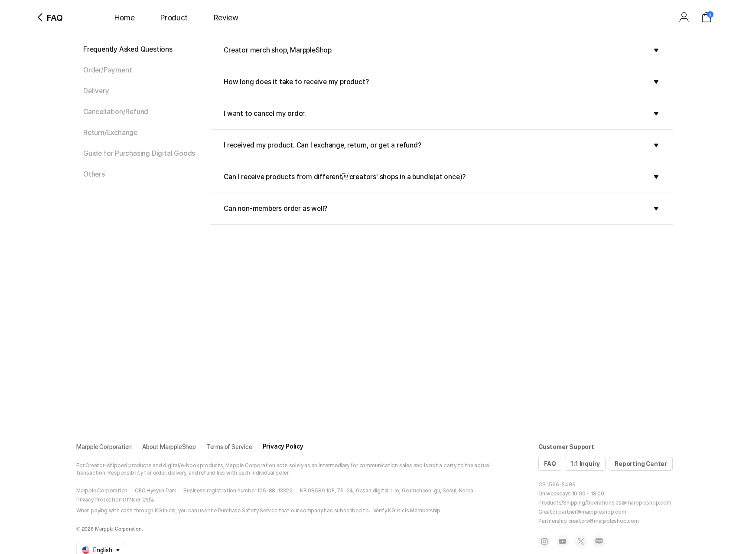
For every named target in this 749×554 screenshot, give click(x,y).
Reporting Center (641, 463)
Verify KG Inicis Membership (407, 511)
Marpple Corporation (104, 446)
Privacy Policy (283, 446)
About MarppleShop (169, 446)
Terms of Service (229, 446)
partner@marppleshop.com (592, 512)
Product (174, 17)
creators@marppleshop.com (603, 521)
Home (124, 17)
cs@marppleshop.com (643, 503)
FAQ (550, 463)
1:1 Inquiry (585, 463)
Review (226, 17)
